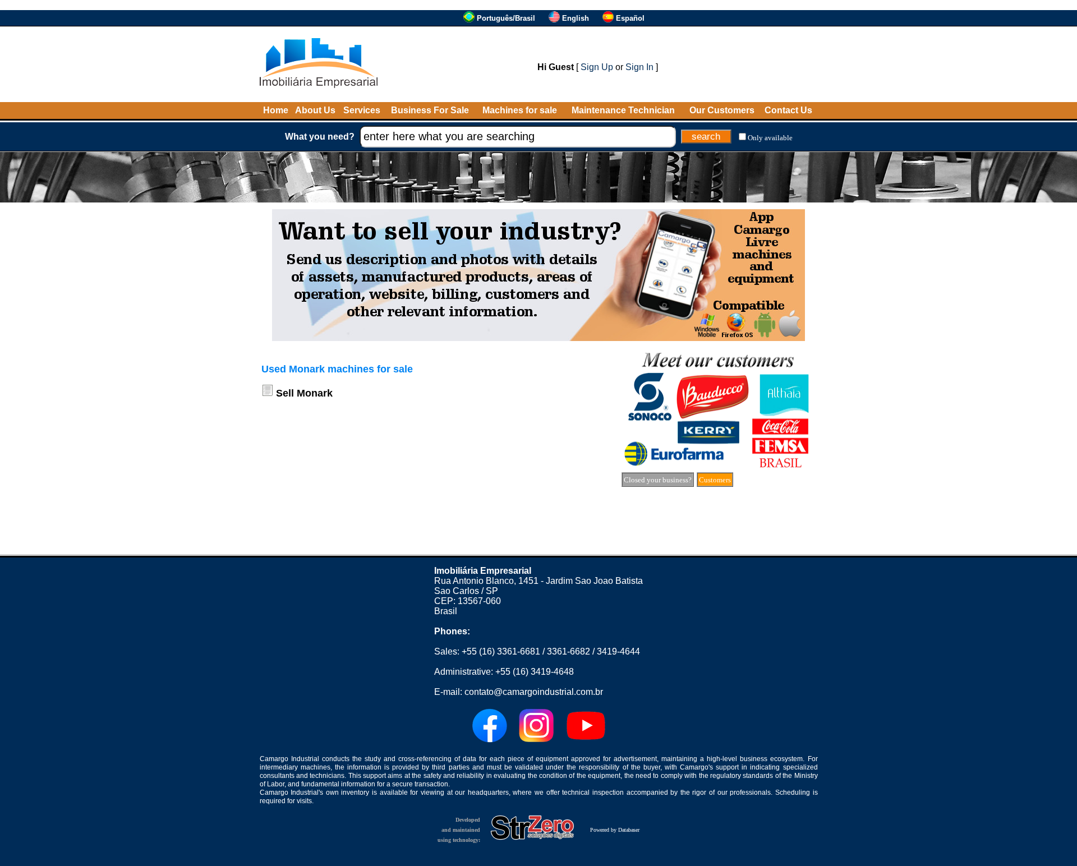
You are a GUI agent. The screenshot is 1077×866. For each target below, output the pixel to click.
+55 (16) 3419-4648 (534, 671)
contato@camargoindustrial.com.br (533, 692)
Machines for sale (519, 110)
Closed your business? (658, 480)
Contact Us (788, 110)
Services (361, 110)
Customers (715, 480)
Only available (770, 137)
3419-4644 (618, 651)
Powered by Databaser (614, 830)
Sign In (639, 67)
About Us (315, 110)
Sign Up (597, 67)
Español (630, 18)
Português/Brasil (506, 18)
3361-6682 (568, 651)
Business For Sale (430, 110)
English (575, 18)
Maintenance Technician (623, 110)
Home (275, 110)
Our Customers (721, 110)
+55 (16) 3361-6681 (501, 651)
